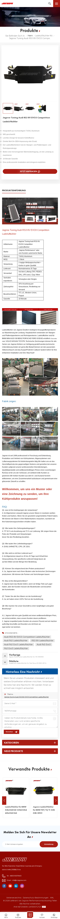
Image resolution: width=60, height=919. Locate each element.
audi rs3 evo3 (44, 644)
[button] (56, 800)
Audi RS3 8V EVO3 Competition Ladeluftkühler (27, 637)
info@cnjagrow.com (19, 880)
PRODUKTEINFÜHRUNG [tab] (14, 190)
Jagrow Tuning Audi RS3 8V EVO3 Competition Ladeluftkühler (26, 697)
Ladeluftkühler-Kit (43, 36)
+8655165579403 (15, 876)
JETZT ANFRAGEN (28, 171)
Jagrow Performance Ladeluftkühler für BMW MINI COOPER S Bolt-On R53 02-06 (44, 809)
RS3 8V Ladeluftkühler (42, 640)
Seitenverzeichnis (13, 897)
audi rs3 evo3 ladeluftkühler (18, 644)
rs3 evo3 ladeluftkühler (16, 648)
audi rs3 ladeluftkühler (15, 640)
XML (52, 897)
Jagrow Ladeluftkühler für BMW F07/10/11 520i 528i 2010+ (16, 809)
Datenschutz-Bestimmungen (35, 897)
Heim (30, 36)
